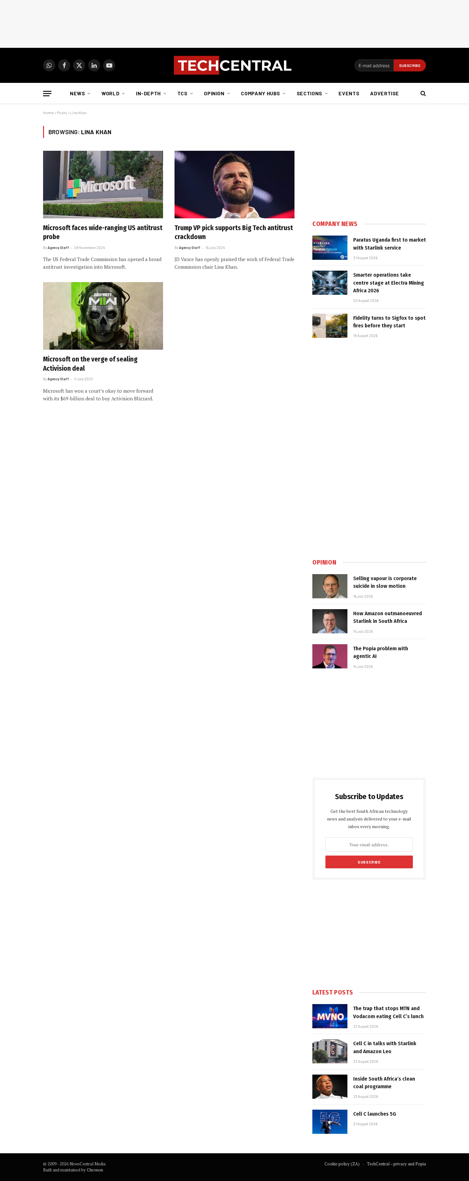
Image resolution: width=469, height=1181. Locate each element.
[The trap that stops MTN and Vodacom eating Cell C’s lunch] (329, 1016)
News (77, 93)
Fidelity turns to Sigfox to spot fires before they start (389, 322)
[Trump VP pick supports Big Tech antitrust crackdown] (234, 184)
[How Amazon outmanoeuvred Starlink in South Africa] (329, 621)
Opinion (214, 93)
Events (349, 93)
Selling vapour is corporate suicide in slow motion (385, 582)
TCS (182, 93)
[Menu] (47, 93)
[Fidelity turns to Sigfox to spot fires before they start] (329, 326)
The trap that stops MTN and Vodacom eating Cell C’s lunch (388, 1012)
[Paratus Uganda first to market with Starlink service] (329, 248)
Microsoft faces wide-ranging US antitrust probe (102, 232)
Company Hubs (260, 93)
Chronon (95, 1170)
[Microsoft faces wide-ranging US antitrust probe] (103, 184)
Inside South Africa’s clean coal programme (384, 1082)
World (110, 93)
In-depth (148, 93)
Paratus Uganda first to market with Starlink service (389, 244)
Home (48, 112)
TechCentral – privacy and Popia (396, 1164)
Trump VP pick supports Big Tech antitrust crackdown (234, 232)
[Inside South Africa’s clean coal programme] (329, 1087)
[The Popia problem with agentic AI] (329, 656)
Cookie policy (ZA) (342, 1164)
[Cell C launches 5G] (329, 1122)
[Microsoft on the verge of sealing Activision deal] (103, 316)
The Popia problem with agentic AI (380, 652)
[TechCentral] (234, 65)
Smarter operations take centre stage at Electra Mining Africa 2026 (388, 283)
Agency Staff (58, 247)
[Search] (422, 93)
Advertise (384, 93)
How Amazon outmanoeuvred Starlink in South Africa (387, 617)
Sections (309, 93)
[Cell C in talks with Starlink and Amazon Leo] (329, 1051)
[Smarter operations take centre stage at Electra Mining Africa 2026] (329, 283)
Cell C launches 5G (374, 1114)
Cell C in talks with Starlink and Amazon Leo (384, 1047)
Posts (62, 112)
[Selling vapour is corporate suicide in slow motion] (329, 586)
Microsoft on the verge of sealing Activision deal (90, 364)
